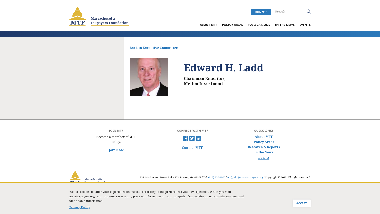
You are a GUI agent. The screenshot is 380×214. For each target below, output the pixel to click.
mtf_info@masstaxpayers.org (245, 177)
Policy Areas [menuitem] (232, 25)
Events (263, 157)
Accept (301, 203)
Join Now (116, 150)
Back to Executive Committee (154, 48)
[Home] (99, 16)
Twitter (192, 138)
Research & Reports (264, 147)
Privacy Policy (79, 207)
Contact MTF (192, 148)
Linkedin (198, 138)
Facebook (185, 138)
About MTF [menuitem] (208, 25)
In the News (263, 152)
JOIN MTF (261, 12)
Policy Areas (264, 142)
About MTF (264, 137)
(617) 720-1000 (216, 177)
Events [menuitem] (305, 25)
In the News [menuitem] (285, 25)
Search (308, 11)
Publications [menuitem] (259, 25)
